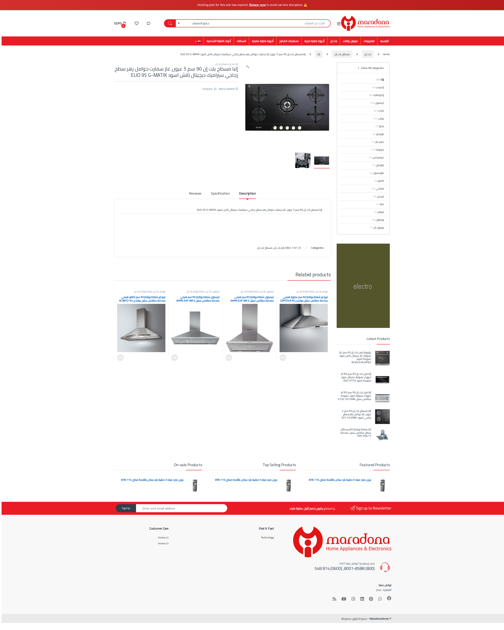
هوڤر (379, 211)
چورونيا (377, 149)
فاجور (379, 180)
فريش (378, 196)
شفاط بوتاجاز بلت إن (305, 291)
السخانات (241, 41)
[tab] (247, 195)
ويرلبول (378, 219)
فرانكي (378, 188)
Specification (220, 194)
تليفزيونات (368, 41)
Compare (207, 88)
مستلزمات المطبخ (289, 41)
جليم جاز (378, 141)
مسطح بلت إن (342, 54)
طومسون (376, 172)
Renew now (257, 5)
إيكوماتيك (376, 94)
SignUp (126, 508)
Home (386, 54)
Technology (267, 537)
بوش (378, 118)
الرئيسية (384, 41)
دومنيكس (376, 157)
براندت (379, 110)
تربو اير (325, 291)
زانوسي (378, 165)
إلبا (318, 54)
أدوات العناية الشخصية (219, 41)
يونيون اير (377, 227)
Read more (283, 357)
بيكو (379, 126)
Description (247, 194)
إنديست (378, 87)
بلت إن (333, 41)
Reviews (195, 194)
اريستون (270, 291)
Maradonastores (379, 618)
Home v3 (163, 543)
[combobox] (271, 23)
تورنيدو (378, 133)
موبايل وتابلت (350, 41)
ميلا (380, 204)
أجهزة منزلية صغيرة (262, 41)
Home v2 (163, 537)
